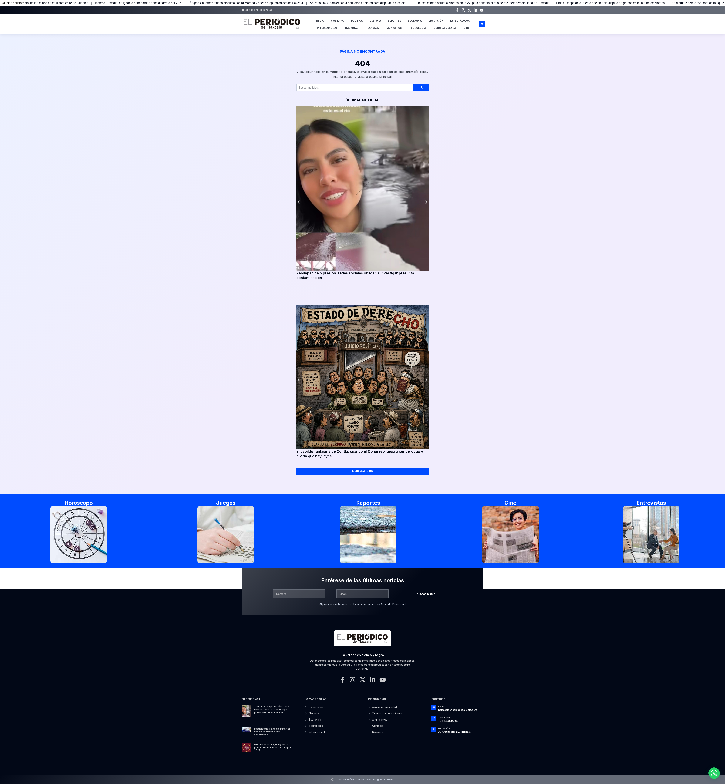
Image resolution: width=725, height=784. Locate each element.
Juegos (225, 503)
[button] (482, 24)
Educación (436, 20)
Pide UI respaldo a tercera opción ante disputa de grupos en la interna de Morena (498, 3)
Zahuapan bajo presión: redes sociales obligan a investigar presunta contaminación (271, 709)
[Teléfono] (433, 718)
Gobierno (337, 20)
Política (357, 20)
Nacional (351, 27)
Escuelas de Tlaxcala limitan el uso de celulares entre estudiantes (272, 731)
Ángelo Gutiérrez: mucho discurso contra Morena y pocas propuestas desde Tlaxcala (134, 3)
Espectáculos (460, 20)
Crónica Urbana (445, 27)
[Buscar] (421, 87)
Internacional (327, 27)
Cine (467, 27)
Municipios (394, 27)
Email (441, 706)
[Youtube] (481, 10)
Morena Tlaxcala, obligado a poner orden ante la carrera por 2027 (272, 747)
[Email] (433, 707)
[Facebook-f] (457, 10)
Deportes (394, 20)
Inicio (320, 20)
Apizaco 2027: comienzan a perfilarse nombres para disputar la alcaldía (245, 3)
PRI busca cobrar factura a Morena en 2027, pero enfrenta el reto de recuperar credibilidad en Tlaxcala (368, 3)
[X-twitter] (469, 10)
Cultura (375, 20)
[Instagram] (463, 10)
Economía (415, 20)
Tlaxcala (372, 27)
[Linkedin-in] (475, 10)
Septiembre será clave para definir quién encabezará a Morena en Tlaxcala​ (609, 3)
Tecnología (417, 27)
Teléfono (444, 717)
